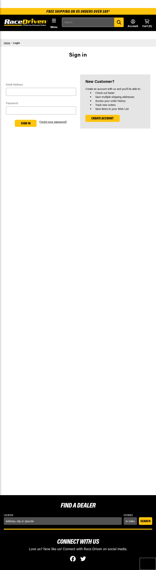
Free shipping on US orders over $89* (78, 11)
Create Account (102, 118)
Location (8, 515)
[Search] (119, 22)
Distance (128, 515)
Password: (12, 103)
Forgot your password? (53, 122)
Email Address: (14, 84)
